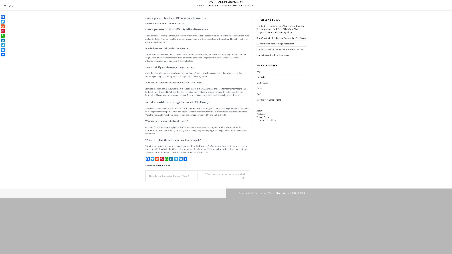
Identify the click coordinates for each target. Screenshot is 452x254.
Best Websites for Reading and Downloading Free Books (281, 38)
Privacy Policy (263, 117)
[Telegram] (2, 45)
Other (259, 88)
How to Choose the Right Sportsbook (273, 55)
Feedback (261, 114)
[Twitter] (2, 21)
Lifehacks (261, 77)
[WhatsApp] (2, 35)
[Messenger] (2, 50)
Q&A (259, 94)
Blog (258, 71)
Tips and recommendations (269, 99)
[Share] (2, 54)
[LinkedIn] (2, 40)
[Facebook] (2, 17)
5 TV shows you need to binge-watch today (275, 43)
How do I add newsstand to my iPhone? (169, 176)
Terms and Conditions (266, 120)
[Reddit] (2, 26)
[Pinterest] (2, 31)
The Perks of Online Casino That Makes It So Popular (280, 49)
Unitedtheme (297, 193)
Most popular (163, 165)
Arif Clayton (179, 23)
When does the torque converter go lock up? (225, 176)
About (259, 110)
